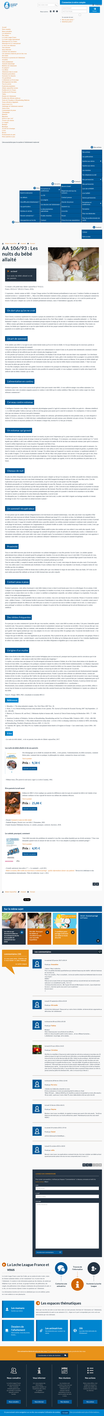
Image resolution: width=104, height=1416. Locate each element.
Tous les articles (6, 84)
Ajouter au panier (29, 768)
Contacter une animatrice (9, 51)
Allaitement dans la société (9, 72)
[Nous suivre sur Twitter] (56, 11)
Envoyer (32, 243)
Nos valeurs (5, 35)
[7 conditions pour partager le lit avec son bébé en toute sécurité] (64, 920)
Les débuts (5, 70)
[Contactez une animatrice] (61, 1268)
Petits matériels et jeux (8, 136)
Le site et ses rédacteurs (9, 45)
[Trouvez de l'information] (77, 1284)
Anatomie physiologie (8, 64)
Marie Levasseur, (40, 870)
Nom (37, 1185)
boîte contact (40, 1182)
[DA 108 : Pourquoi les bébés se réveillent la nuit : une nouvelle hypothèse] (39, 920)
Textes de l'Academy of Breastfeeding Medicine (15, 100)
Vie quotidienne (6, 78)
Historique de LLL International (11, 43)
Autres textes (5, 108)
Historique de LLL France (9, 41)
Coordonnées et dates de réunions (49, 1355)
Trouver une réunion (8, 120)
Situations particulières (8, 74)
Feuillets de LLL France (9, 90)
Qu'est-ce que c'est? (7, 118)
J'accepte (65, 1412)
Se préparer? (5, 68)
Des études (5, 55)
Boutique (5, 126)
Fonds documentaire (8, 86)
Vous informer (6, 49)
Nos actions (90, 1402)
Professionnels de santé (8, 134)
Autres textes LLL (7, 104)
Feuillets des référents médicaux (11, 98)
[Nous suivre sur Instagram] (50, 11)
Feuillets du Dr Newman (9, 92)
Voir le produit (27, 758)
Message (38, 1201)
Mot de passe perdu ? (68, 19)
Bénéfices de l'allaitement (9, 66)
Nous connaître (7, 31)
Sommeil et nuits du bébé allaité (21, 820)
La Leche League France (9, 37)
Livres (4, 130)
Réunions (5, 116)
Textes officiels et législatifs (10, 102)
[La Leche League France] (10, 5)
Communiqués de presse (9, 110)
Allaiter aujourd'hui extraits (10, 88)
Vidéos (4, 94)
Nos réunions (65, 1402)
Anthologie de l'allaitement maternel (12, 106)
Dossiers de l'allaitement (9, 96)
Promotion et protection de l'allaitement (13, 57)
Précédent (87, 1164)
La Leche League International (11, 39)
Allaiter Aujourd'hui (10, 243)
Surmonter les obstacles (9, 76)
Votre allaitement (7, 62)
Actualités (5, 59)
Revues (4, 132)
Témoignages (6, 112)
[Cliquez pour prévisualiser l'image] (73, 264)
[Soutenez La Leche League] (94, 1268)
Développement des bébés (9, 82)
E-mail (38, 1193)
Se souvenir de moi (67, 17)
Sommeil (23, 243)
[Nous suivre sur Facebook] (53, 11)
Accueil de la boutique (8, 128)
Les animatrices (6, 33)
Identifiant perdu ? (67, 21)
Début (84, 1164)
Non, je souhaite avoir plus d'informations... (85, 1412)
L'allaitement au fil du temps (10, 80)
